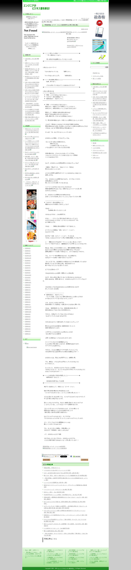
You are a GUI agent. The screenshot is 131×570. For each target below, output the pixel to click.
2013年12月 (28, 255)
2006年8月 (27, 287)
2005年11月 (28, 309)
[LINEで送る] (77, 456)
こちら (33, 48)
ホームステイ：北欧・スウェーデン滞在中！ (76, 561)
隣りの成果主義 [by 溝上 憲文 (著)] (53, 531)
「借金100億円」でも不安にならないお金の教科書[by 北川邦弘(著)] (32, 105)
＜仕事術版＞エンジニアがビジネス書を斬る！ (55, 558)
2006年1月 (27, 304)
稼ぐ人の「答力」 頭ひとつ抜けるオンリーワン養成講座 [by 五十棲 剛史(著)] (65, 475)
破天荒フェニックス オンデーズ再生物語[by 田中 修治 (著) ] (32, 78)
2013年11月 (28, 258)
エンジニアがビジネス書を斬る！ (66, 568)
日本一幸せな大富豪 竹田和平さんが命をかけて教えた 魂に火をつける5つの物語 (100, 98)
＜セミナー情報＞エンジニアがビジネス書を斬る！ (98, 558)
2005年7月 (27, 319)
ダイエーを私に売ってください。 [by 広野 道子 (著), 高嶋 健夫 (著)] (32, 164)
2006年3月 (27, 299)
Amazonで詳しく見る (72, 45)
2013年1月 (27, 263)
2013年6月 (27, 260)
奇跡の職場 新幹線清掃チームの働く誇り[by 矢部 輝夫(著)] (100, 104)
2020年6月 (27, 248)
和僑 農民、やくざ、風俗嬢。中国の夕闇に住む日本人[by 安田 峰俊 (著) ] (100, 118)
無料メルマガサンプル (98, 145)
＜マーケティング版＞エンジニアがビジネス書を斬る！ (55, 554)
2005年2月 (27, 331)
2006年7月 (27, 290)
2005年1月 (27, 334)
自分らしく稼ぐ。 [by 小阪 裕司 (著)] (54, 492)
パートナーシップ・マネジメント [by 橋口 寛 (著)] (58, 489)
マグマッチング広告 (98, 76)
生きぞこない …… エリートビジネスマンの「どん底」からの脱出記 (99, 128)
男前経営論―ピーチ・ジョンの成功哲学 (76, 32)
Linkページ (95, 155)
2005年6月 (27, 321)
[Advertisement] (65, 15)
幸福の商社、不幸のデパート (52, 468)
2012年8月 (27, 265)
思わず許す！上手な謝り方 (32, 168)
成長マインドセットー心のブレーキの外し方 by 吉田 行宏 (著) (100, 92)
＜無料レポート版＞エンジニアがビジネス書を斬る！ (98, 550)
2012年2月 (27, 272)
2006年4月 (27, 297)
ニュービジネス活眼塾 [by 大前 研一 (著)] (55, 482)
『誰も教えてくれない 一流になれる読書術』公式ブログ (33, 553)
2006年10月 (28, 282)
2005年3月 (27, 329)
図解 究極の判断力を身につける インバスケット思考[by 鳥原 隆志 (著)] (32, 118)
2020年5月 (27, 250)
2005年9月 (27, 314)
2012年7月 (27, 268)
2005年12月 (28, 307)
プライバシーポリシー (98, 150)
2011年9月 (27, 277)
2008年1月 (27, 280)
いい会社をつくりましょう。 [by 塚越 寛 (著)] (57, 528)
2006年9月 (27, 285)
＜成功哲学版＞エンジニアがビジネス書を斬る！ (76, 554)
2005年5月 (27, 324)
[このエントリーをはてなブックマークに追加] (42, 456)
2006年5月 (27, 294)
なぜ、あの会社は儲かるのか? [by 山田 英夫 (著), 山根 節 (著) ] (61, 473)
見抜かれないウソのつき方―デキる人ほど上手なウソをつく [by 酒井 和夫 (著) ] (32, 130)
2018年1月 (27, 253)
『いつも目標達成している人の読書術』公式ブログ (55, 561)
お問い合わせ (96, 157)
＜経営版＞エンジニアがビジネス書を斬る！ (55, 550)
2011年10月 (28, 275)
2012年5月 (27, 270)
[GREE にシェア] (49, 456)
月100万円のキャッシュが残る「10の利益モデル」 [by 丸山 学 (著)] (63, 494)
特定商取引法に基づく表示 (100, 152)
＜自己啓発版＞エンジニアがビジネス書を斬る (76, 550)
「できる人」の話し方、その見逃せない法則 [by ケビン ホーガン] (32, 183)
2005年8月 (27, 316)
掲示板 (94, 143)
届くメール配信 (97, 78)
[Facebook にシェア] (71, 456)
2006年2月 (27, 302)
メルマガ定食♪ (96, 148)
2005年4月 (27, 326)
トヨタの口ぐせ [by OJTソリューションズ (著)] (57, 470)
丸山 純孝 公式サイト (32, 550)
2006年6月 (27, 292)
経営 (44, 464)
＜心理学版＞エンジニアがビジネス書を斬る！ (76, 558)
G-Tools (81, 45)
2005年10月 (28, 311)
